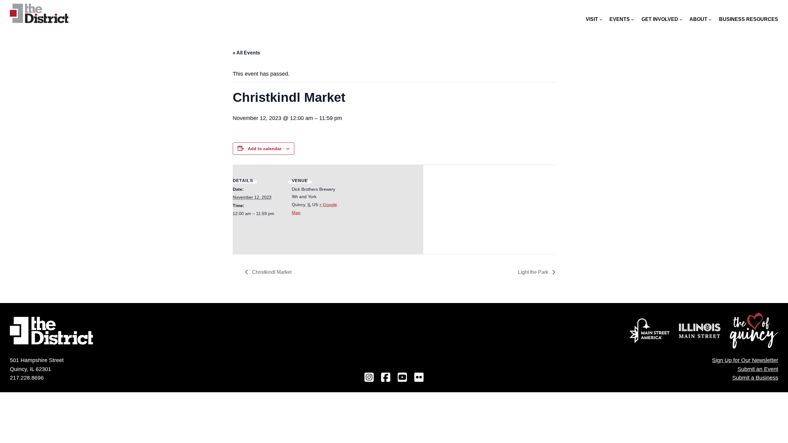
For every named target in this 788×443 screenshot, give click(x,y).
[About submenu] (710, 19)
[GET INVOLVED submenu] (680, 19)
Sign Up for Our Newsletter (745, 360)
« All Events (246, 52)
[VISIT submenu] (600, 19)
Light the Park (533, 272)
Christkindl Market (271, 272)
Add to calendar (264, 148)
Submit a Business (755, 378)
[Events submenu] (632, 19)
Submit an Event (758, 369)
